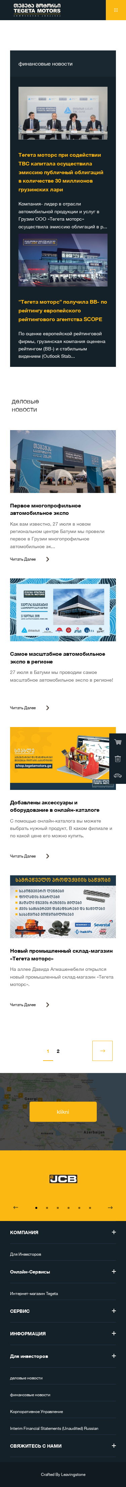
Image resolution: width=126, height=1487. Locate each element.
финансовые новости (30, 1395)
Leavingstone (73, 1474)
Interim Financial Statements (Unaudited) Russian (54, 1428)
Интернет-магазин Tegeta (34, 1293)
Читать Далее (23, 559)
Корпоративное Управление (36, 1411)
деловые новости (26, 1378)
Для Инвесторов (25, 1254)
